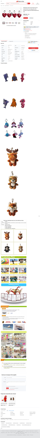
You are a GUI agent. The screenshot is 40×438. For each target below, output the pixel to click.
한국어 (31, 432)
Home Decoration (3, 413)
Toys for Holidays (12, 413)
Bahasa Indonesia (22, 433)
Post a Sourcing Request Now (10, 389)
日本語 (33, 432)
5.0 (31, 42)
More (1, 428)
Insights (21, 431)
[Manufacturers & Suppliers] (20, 1)
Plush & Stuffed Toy (7, 5)
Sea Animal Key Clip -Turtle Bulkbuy (5, 426)
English (6, 432)
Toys (3, 5)
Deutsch (23, 432)
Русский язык (17, 432)
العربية (28, 432)
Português (11, 432)
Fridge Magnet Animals (32, 413)
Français (14, 432)
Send (7, 388)
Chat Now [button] (33, 50)
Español (9, 432)
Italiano (20, 432)
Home (1, 5)
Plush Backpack (11, 5)
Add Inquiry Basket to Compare (11, 25)
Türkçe (16, 433)
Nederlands (26, 432)
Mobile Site (19, 431)
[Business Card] (38, 44)
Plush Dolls (21, 413)
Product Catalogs (12, 410)
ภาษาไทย (37, 432)
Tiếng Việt (19, 433)
